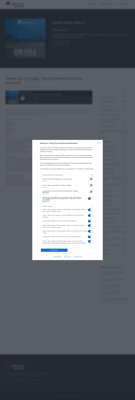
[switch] (90, 179)
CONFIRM (54, 250)
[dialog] (67, 200)
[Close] (99, 143)
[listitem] (67, 175)
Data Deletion (57, 256)
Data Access (67, 256)
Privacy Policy (78, 256)
